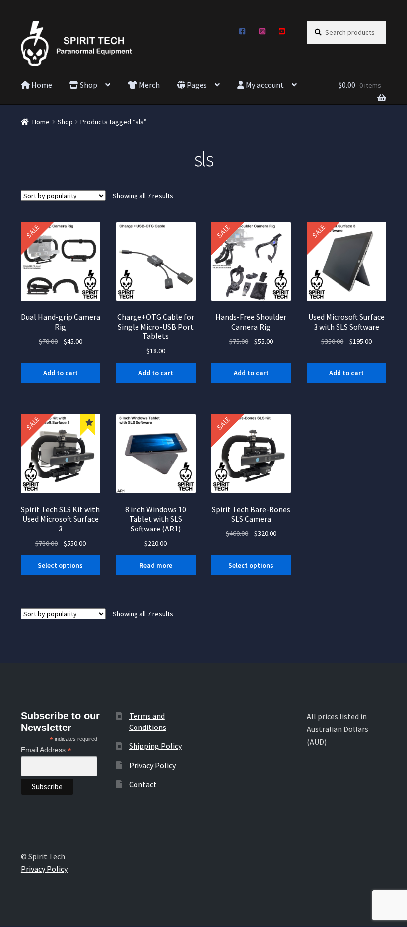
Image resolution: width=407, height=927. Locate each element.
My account (264, 85)
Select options (60, 565)
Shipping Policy (155, 746)
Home (41, 85)
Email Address (46, 750)
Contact (143, 784)
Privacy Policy (152, 765)
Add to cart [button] (60, 372)
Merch (148, 85)
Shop (87, 85)
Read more (155, 565)
